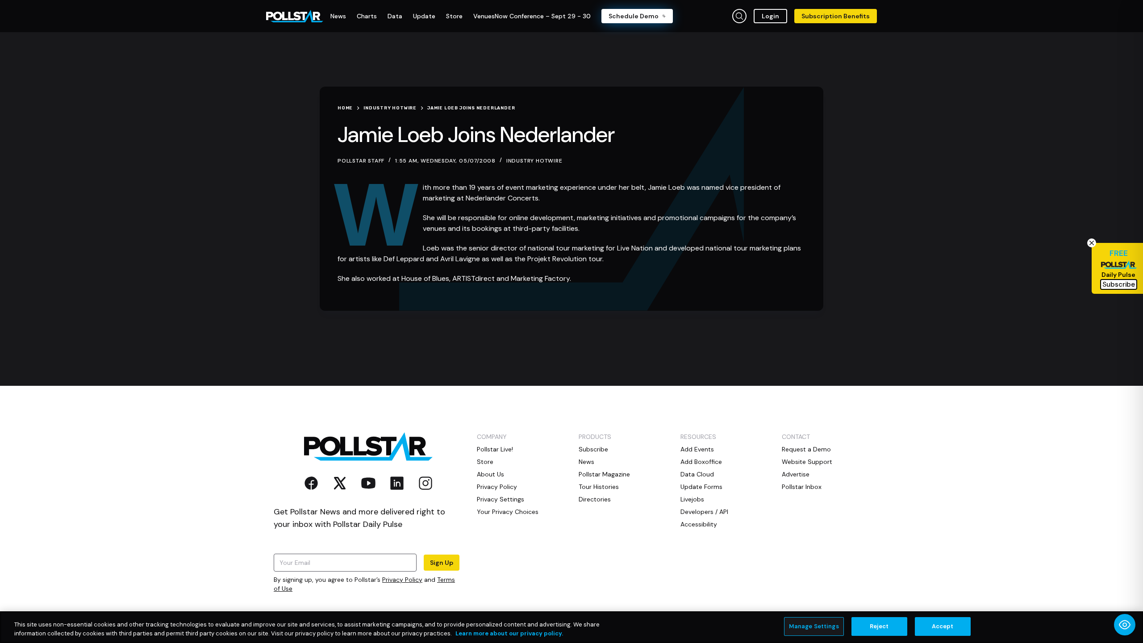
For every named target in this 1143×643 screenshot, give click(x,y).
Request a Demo (806, 449)
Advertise (795, 474)
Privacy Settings (500, 499)
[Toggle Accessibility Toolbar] (1124, 624)
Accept (943, 626)
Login (770, 16)
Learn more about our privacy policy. (509, 633)
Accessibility (698, 524)
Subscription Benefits (835, 16)
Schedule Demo (634, 16)
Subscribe (593, 449)
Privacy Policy (402, 580)
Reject (879, 626)
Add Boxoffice (701, 462)
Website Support (807, 462)
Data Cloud (697, 474)
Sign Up (441, 563)
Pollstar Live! (495, 449)
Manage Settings (814, 626)
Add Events (697, 449)
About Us (490, 474)
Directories (595, 499)
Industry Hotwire (534, 160)
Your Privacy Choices (507, 512)
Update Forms (701, 487)
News (586, 462)
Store (485, 462)
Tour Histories (599, 487)
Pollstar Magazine (604, 474)
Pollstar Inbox (802, 487)
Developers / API (704, 512)
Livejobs (692, 499)
